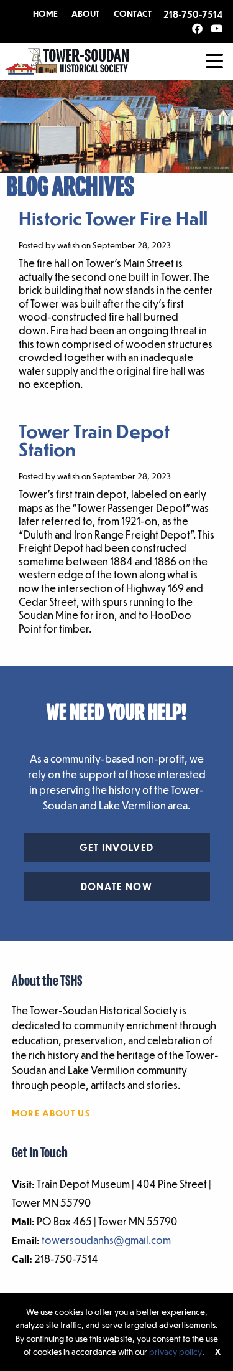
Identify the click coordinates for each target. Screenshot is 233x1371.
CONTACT (133, 14)
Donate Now (116, 886)
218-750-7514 (192, 14)
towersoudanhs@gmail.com (106, 1239)
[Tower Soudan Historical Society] (67, 60)
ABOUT (85, 14)
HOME (45, 14)
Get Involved (117, 847)
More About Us (51, 1112)
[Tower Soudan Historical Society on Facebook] (197, 29)
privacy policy (175, 1351)
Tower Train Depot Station (94, 439)
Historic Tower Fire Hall (113, 217)
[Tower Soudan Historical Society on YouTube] (216, 29)
